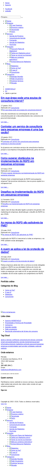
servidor (25, 346)
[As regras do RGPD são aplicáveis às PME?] (17, 234)
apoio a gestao (6, 340)
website (4, 348)
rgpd (20, 346)
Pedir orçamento (11, 329)
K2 (6, 91)
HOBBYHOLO (10, 89)
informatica (5, 344)
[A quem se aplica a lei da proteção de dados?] (18, 261)
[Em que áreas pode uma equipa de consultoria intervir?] (21, 110)
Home (7, 3)
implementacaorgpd (32, 342)
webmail (38, 346)
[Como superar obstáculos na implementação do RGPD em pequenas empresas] (23, 175)
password (33, 344)
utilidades (31, 346)
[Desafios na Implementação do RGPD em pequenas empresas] (23, 206)
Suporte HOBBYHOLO (13, 320)
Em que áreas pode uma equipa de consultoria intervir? (21, 99)
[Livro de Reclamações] (8, 312)
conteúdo (39, 340)
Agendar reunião (11, 327)
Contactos (9, 325)
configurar (16, 340)
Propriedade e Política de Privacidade (18, 323)
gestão (22, 342)
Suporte (8, 5)
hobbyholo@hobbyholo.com (11, 370)
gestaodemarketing (12, 342)
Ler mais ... (4, 122)
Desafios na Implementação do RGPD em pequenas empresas (22, 193)
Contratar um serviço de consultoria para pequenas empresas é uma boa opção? (22, 129)
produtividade (13, 346)
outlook (26, 344)
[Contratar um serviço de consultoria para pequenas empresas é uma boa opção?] (23, 144)
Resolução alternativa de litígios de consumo (21, 331)
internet (13, 344)
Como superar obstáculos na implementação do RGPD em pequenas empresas (17, 161)
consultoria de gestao (28, 340)
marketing (19, 344)
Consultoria (15, 108)
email (3, 342)
